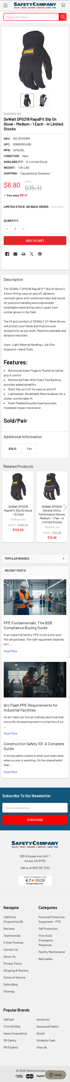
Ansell (40, 1033)
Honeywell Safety (48, 1026)
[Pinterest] (39, 253)
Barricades (45, 959)
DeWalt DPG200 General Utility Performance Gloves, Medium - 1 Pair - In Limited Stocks (52, 514)
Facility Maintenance (51, 952)
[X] (31, 253)
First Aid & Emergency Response (45, 940)
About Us (10, 956)
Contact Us (11, 949)
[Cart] (64, 5)
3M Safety (10, 1040)
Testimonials (12, 935)
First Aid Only (12, 1026)
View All (42, 1047)
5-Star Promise (13, 942)
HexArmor (43, 1019)
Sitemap (9, 991)
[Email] (15, 253)
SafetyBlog (11, 984)
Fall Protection (48, 928)
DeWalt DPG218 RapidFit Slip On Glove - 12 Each (18, 510)
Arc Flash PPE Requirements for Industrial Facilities (31, 707)
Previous (5, 507)
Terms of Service (14, 977)
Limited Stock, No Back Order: (34, 206)
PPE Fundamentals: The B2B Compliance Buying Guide (28, 625)
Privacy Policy (13, 963)
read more (10, 651)
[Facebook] (7, 253)
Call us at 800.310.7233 (35, 868)
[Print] (23, 253)
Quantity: (11, 220)
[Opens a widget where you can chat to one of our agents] (55, 1075)
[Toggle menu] (5, 5)
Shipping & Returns (16, 970)
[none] (35, 60)
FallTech (9, 1019)
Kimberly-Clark (46, 1040)
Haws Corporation (15, 1033)
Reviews (9, 928)
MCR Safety (11, 1047)
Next (65, 507)
